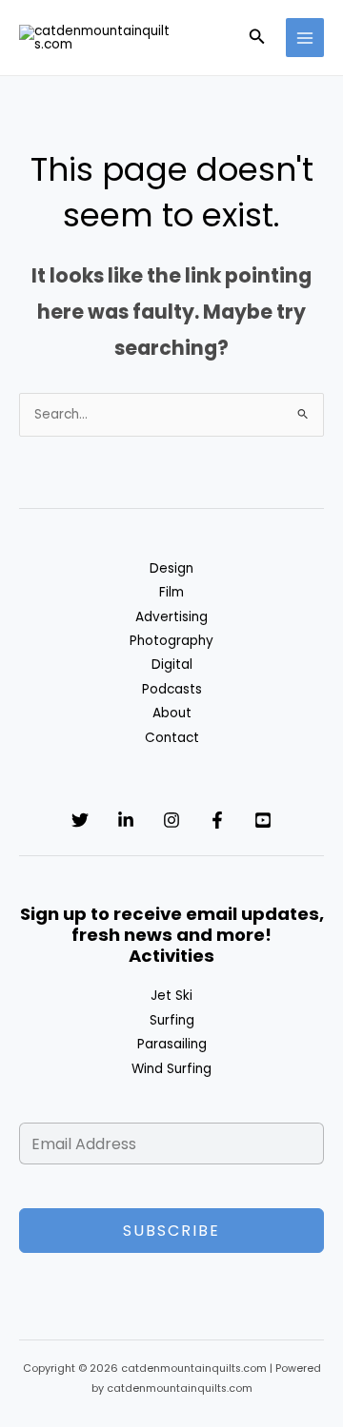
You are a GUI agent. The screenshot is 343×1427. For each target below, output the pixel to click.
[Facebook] (217, 820)
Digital (171, 664)
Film (171, 592)
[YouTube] (263, 820)
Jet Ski (171, 996)
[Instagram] (171, 820)
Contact (172, 738)
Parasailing (172, 1044)
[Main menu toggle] (305, 37)
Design (171, 568)
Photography (171, 641)
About (172, 713)
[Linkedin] (125, 820)
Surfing (172, 1020)
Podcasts (172, 689)
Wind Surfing (171, 1069)
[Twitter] (80, 820)
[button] (257, 38)
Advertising (171, 617)
